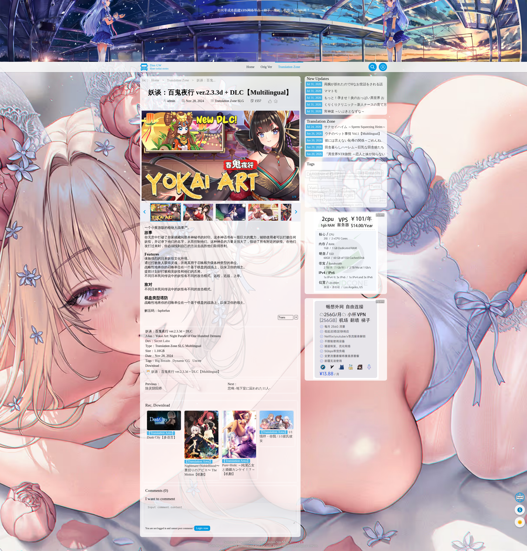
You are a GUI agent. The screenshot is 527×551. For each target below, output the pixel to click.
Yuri (314, 171)
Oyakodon (322, 204)
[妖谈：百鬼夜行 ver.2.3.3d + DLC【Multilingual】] (147, 372)
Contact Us (296, 542)
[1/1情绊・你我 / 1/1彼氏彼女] (277, 420)
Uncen (196, 360)
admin (170, 101)
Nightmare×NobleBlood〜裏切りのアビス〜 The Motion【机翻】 (201, 468)
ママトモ (330, 91)
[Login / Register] (383, 67)
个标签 (353, 190)
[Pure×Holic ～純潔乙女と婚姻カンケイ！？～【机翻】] (239, 435)
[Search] (372, 67)
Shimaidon (318, 177)
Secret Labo (162, 341)
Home (250, 67)
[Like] (270, 101)
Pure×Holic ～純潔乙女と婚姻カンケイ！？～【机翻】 (238, 467)
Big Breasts (162, 360)
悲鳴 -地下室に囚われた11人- (249, 388)
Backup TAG (373, 168)
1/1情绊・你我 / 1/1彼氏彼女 (276, 436)
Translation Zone (289, 67)
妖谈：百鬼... (206, 80)
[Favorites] (275, 101)
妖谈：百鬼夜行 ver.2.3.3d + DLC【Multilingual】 (186, 371)
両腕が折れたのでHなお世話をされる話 (353, 84)
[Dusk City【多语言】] (164, 421)
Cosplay (327, 199)
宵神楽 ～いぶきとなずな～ (344, 111)
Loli (358, 181)
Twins (338, 202)
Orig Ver (266, 67)
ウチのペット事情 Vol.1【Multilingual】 (353, 133)
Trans (282, 317)
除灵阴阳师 (153, 388)
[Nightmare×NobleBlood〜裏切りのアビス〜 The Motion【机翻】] (201, 435)
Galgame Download (237, 542)
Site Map (282, 542)
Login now (202, 528)
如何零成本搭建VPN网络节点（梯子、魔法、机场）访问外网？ (263, 10)
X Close (380, 215)
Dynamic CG (181, 360)
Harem (337, 188)
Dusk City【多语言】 (162, 435)
